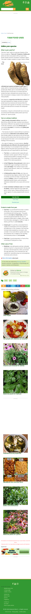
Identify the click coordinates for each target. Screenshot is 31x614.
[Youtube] (15, 584)
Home (2, 33)
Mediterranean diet (8, 588)
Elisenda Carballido (21, 261)
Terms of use (8, 611)
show (8, 42)
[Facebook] (12, 584)
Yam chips (15, 199)
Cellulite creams (7, 591)
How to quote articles (9, 605)
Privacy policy (15, 611)
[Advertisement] (15, 23)
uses (6, 280)
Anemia (5, 597)
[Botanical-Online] (8, 4)
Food (5, 33)
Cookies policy (22, 611)
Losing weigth (7, 590)
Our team (6, 603)
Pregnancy (6, 599)
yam (10, 280)
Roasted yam (15, 202)
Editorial (18, 270)
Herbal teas (6, 594)
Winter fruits (7, 596)
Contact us (6, 602)
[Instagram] (17, 584)
